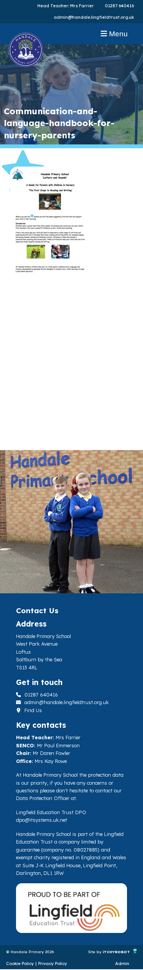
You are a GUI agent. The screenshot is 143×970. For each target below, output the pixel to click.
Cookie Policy (20, 963)
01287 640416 (119, 5)
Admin (122, 963)
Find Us (32, 710)
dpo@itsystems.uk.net (41, 820)
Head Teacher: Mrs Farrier (65, 5)
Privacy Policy (52, 963)
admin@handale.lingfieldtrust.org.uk (94, 17)
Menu (117, 34)
